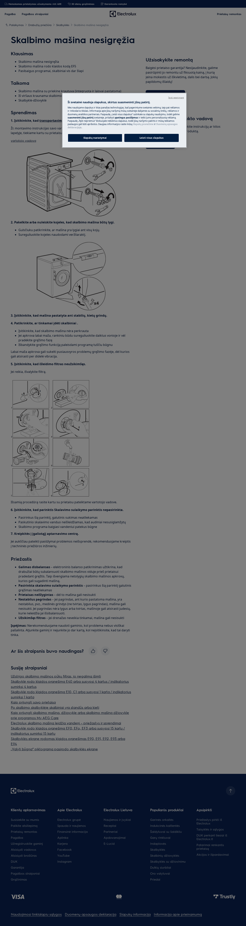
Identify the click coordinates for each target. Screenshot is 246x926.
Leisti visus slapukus (152, 137)
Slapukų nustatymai (95, 137)
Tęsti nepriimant (176, 97)
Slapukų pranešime (143, 124)
